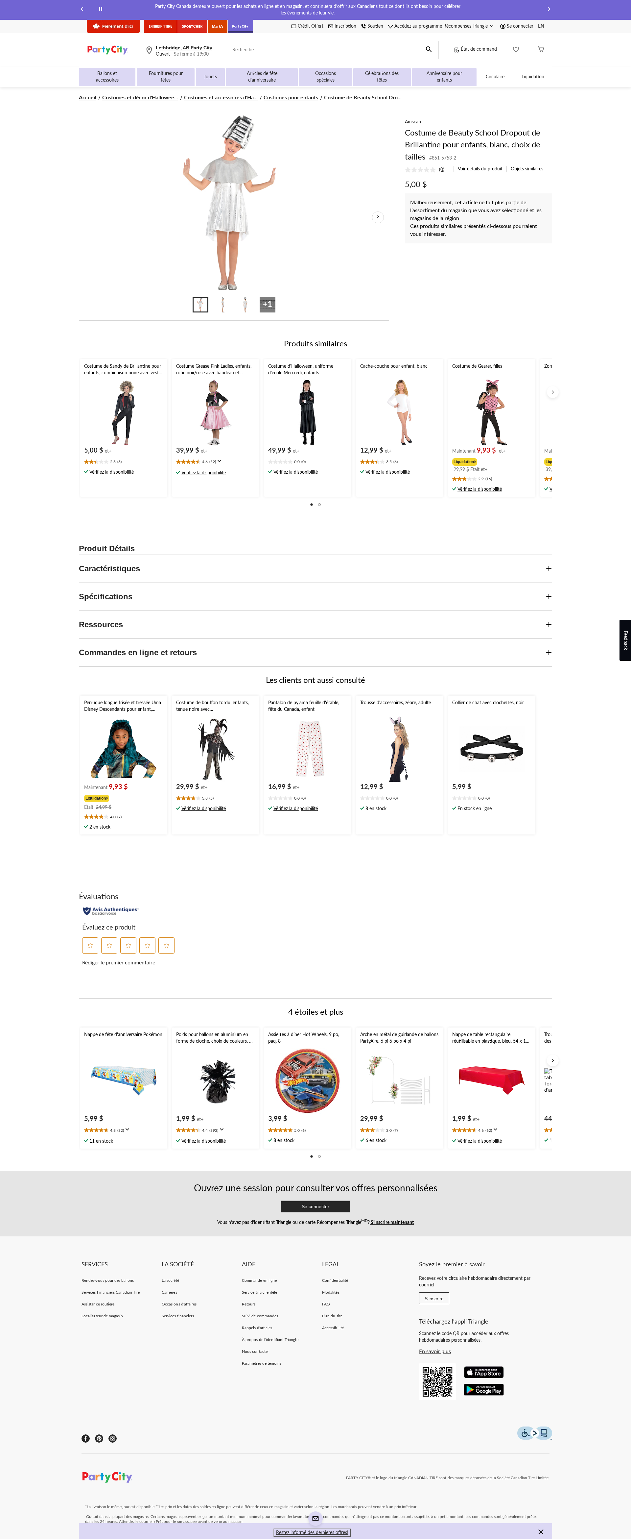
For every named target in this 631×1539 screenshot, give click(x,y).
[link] (427, 170)
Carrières (169, 1292)
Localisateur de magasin (102, 1316)
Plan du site (332, 1316)
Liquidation (533, 77)
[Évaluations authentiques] (111, 911)
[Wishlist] (516, 50)
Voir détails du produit (480, 169)
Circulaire (495, 77)
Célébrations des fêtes (382, 77)
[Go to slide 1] (200, 304)
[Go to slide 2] (223, 304)
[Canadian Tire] (160, 26)
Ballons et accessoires (107, 77)
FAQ (326, 1304)
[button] (429, 50)
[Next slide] (549, 10)
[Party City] (240, 26)
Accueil (87, 97)
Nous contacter (255, 1351)
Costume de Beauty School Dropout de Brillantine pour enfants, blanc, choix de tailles (472, 145)
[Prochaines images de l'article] (378, 217)
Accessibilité (333, 1328)
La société (170, 1280)
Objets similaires (527, 169)
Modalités (330, 1292)
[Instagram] (112, 1438)
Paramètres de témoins (261, 1363)
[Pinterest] (99, 1438)
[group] (491, 461)
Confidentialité (335, 1280)
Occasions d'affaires (179, 1304)
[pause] (100, 10)
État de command (479, 49)
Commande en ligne (259, 1280)
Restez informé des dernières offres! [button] (312, 1532)
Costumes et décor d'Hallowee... (140, 97)
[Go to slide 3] (245, 304)
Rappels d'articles (257, 1328)
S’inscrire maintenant (392, 1222)
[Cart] (541, 50)
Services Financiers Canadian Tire (111, 1292)
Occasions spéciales (325, 77)
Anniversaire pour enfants (444, 77)
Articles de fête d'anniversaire (262, 77)
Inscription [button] (345, 26)
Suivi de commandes (260, 1316)
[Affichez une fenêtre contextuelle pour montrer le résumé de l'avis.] (221, 463)
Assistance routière (98, 1304)
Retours (248, 1304)
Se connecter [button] (520, 26)
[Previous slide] (82, 10)
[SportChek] (192, 26)
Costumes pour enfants (291, 97)
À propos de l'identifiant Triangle (270, 1340)
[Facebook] (86, 1438)
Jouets (210, 77)
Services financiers (178, 1316)
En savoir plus (435, 1351)
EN (541, 26)
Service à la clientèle (259, 1292)
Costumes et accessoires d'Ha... (221, 97)
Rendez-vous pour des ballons (108, 1280)
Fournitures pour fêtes (166, 77)
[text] (123, 462)
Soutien (375, 26)
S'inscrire (434, 1298)
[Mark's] (218, 26)
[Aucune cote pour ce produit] (422, 170)
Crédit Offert (310, 26)
